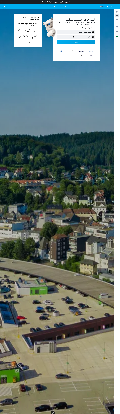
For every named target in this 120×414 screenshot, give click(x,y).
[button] (2, 2)
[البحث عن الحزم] (117, 23)
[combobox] (86, 28)
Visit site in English (47, 2)
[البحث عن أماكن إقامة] (117, 15)
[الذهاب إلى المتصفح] (117, 27)
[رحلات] (117, 32)
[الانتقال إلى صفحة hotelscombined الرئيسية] (107, 6)
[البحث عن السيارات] (117, 19)
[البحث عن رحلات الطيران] (117, 12)
